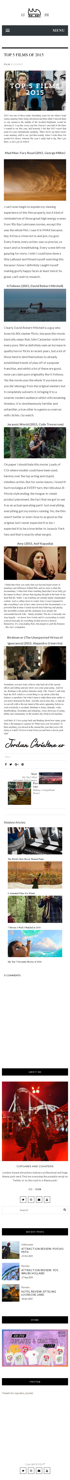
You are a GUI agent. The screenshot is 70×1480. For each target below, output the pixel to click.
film (7, 64)
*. (44, 1464)
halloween (27, 1244)
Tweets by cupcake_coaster (17, 1393)
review (25, 1265)
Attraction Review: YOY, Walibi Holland (40, 1272)
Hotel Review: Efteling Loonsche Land (38, 1293)
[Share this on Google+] (17, 764)
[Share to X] (10, 764)
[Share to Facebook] (6, 764)
